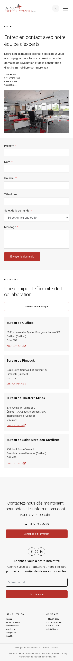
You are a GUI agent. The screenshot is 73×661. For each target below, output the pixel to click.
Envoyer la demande (22, 256)
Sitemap (54, 648)
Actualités (10, 636)
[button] (65, 8)
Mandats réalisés (13, 626)
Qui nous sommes (13, 622)
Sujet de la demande (16, 210)
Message (10, 227)
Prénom (9, 145)
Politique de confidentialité (27, 648)
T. (10, 75)
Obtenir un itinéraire (15, 346)
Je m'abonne (37, 594)
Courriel (9, 178)
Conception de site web (30, 657)
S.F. (12, 78)
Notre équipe (10, 629)
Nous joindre (11, 633)
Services (9, 619)
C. (10, 85)
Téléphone (10, 194)
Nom (7, 162)
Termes (45, 648)
